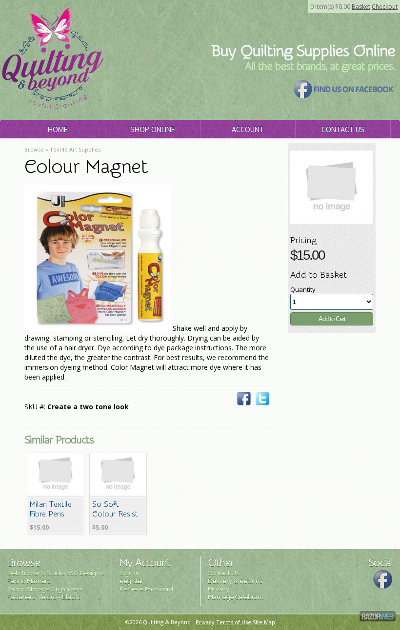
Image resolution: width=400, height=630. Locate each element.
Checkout (385, 6)
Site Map (264, 622)
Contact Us (342, 129)
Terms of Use (233, 622)
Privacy (218, 589)
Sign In (130, 573)
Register (131, 581)
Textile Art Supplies (75, 149)
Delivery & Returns (235, 581)
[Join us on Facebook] (344, 96)
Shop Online (152, 129)
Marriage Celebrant (235, 597)
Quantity (303, 289)
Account (248, 129)
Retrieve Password (146, 589)
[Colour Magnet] (331, 221)
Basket (361, 6)
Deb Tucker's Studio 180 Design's (55, 573)
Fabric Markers (28, 581)
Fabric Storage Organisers (44, 589)
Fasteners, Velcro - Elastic (44, 597)
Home (57, 129)
